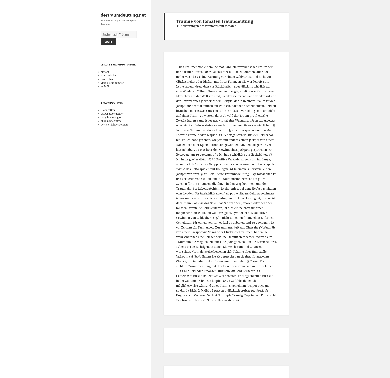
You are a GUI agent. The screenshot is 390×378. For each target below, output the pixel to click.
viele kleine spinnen (112, 82)
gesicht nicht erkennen (114, 124)
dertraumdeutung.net (123, 15)
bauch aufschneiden (112, 113)
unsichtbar (107, 79)
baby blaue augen (111, 117)
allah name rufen (111, 121)
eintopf (105, 72)
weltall (105, 86)
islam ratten (108, 110)
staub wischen (109, 75)
